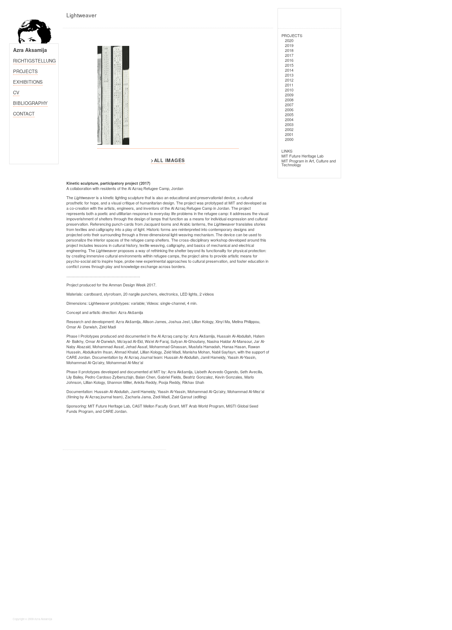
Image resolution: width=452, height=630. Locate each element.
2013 (289, 75)
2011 (289, 85)
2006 (289, 109)
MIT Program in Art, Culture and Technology (308, 162)
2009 (289, 94)
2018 (289, 50)
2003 (289, 124)
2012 (289, 80)
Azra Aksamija (30, 49)
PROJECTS (291, 35)
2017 (289, 55)
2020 (289, 40)
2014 (289, 70)
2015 (289, 65)
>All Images (168, 160)
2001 (289, 134)
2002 (289, 129)
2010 (289, 90)
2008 (289, 99)
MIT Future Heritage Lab (302, 156)
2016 (289, 60)
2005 (289, 114)
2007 (289, 104)
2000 (289, 139)
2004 (289, 119)
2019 (289, 45)
